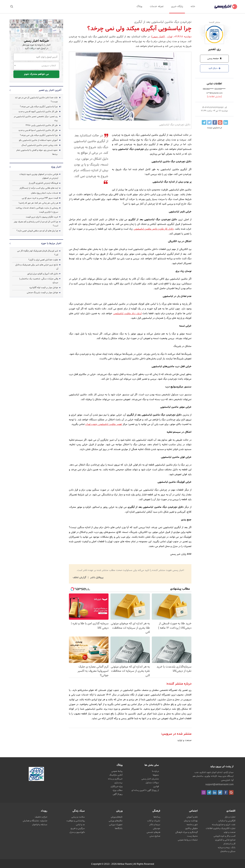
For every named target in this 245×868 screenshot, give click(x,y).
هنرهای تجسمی (153, 832)
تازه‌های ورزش (116, 817)
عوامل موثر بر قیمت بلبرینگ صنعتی (42, 292)
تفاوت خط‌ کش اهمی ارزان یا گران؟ (43, 260)
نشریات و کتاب (153, 820)
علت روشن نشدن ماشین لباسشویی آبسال (39, 145)
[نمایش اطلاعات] (214, 96)
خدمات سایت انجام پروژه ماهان (44, 193)
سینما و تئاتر (154, 824)
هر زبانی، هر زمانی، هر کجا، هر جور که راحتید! (38, 203)
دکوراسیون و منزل (77, 832)
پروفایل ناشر (96, 577)
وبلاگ (139, 6)
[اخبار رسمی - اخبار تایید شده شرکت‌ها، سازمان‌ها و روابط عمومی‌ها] (225, 6)
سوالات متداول (152, 782)
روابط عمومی (116, 771)
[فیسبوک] (225, 792)
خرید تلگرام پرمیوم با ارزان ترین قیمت (42, 217)
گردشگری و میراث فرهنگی (186, 832)
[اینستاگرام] (203, 792)
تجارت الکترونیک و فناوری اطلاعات (220, 828)
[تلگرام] (209, 792)
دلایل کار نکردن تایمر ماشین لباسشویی (154, 229)
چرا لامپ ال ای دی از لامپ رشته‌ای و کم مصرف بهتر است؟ (36, 223)
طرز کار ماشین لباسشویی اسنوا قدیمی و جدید (38, 130)
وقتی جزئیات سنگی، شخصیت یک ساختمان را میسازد (38, 280)
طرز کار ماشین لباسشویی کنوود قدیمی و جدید (38, 111)
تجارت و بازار (230, 817)
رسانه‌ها (157, 817)
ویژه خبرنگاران (116, 786)
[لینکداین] (214, 792)
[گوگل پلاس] (231, 792)
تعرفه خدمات (156, 6)
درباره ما (155, 771)
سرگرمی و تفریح (78, 828)
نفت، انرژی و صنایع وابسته (223, 824)
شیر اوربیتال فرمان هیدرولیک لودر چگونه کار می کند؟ (37, 253)
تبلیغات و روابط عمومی (188, 840)
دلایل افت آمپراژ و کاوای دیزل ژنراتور (42, 273)
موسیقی (156, 828)
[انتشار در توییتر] (209, 122)
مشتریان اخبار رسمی (150, 779)
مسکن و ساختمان (227, 851)
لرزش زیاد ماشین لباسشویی (127, 313)
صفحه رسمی (213, 58)
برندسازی (118, 782)
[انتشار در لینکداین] (225, 122)
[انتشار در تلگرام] (204, 122)
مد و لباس (80, 824)
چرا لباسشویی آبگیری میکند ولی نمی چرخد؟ (39, 106)
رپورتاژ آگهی (117, 794)
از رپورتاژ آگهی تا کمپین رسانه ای (145, 790)
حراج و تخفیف (41, 817)
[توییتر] (220, 792)
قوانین (156, 786)
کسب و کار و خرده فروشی (224, 836)
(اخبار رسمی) (158, 37)
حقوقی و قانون (191, 828)
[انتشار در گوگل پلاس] (220, 122)
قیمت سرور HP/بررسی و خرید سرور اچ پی (40, 198)
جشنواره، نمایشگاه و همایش (35, 820)
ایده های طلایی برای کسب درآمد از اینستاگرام (39, 188)
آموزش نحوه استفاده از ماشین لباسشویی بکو (38, 140)
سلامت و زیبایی (78, 817)
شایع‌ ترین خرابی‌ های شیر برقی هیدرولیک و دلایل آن (36, 267)
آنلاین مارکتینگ (115, 775)
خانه (193, 6)
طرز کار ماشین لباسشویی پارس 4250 (42, 125)
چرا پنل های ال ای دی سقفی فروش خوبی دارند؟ (37, 230)
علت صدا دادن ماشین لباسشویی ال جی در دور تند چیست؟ (36, 99)
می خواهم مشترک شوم (36, 74)
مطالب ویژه (117, 790)
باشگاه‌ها (118, 828)
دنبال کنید (213, 68)
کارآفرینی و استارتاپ (226, 820)
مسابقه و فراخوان (39, 824)
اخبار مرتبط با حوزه (51, 243)
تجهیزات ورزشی (115, 824)
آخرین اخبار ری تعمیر (50, 90)
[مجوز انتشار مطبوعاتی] (36, 775)
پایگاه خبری (177, 6)
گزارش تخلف (80, 577)
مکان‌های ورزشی (115, 820)
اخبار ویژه (56, 167)
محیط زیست (192, 836)
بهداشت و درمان (191, 820)
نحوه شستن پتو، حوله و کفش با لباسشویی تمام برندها (37, 152)
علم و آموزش (192, 817)
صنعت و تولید (184, 740)
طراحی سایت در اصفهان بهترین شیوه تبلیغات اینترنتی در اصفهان (38, 176)
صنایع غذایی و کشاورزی (225, 840)
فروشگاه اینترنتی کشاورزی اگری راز (43, 183)
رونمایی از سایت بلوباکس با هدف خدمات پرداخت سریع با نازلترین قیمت (37, 210)
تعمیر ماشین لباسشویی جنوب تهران (103, 424)
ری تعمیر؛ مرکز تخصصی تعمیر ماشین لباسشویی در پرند (36, 118)
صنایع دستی (154, 836)
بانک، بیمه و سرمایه (226, 847)
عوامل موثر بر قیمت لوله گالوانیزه (43, 287)
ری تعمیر (214, 49)
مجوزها (156, 775)
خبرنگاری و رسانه (115, 779)
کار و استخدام (229, 843)
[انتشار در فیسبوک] (214, 122)
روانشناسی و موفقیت (75, 820)
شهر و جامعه (192, 824)
